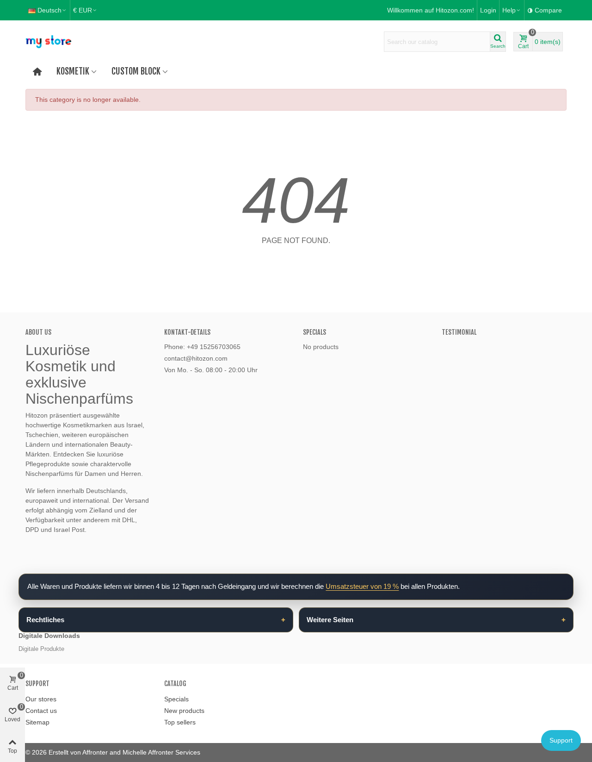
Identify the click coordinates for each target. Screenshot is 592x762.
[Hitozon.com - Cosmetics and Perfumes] (76, 41)
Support (561, 740)
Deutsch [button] (49, 10)
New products (184, 710)
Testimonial (459, 332)
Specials (314, 332)
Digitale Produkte (41, 648)
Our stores (40, 699)
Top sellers (180, 722)
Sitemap (37, 722)
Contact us (41, 710)
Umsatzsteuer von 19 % (362, 586)
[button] (512, 10)
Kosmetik (72, 71)
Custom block (135, 71)
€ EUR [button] (82, 10)
